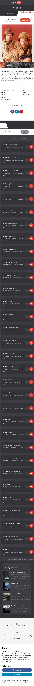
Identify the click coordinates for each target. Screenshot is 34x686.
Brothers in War (16, 594)
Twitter (17, 674)
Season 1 (24, 132)
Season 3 (7, 132)
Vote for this (18, 105)
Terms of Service (20, 682)
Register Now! (25, 20)
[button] (9, 65)
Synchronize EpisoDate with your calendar (11, 637)
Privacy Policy (9, 682)
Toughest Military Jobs (18, 572)
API (3, 682)
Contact (28, 682)
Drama (3, 90)
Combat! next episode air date (14, 559)
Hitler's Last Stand (17, 606)
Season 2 (16, 132)
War (12, 90)
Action (8, 90)
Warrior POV (15, 583)
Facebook (18, 670)
